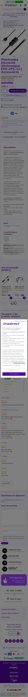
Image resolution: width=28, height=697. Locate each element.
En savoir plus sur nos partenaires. (12, 365)
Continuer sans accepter (20, 321)
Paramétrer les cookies (14, 369)
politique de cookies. (19, 363)
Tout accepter (14, 374)
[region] (14, 348)
